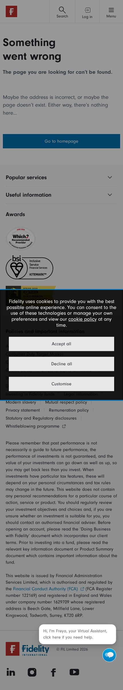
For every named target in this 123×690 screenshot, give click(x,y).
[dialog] (61, 345)
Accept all (61, 344)
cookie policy (82, 319)
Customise (61, 384)
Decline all (61, 364)
